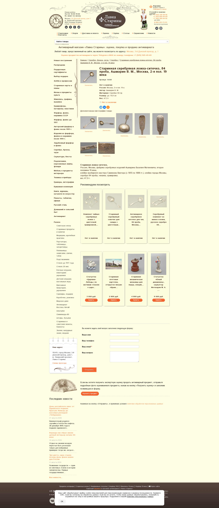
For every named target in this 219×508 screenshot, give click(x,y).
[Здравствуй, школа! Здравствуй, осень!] (146, 20)
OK (62, 501)
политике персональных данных (140, 496)
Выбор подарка (61, 76)
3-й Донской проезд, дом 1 (80, 18)
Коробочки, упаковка (65, 297)
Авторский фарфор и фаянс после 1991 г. (64, 128)
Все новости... (55, 477)
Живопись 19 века (127, 486)
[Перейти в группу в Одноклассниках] (70, 27)
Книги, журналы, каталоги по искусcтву (64, 192)
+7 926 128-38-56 (160, 15)
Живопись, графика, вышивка (63, 100)
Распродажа (59, 65)
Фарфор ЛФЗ (114, 486)
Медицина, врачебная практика (66, 236)
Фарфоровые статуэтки (99, 486)
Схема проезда (59, 363)
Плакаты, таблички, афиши (63, 199)
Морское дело (62, 301)
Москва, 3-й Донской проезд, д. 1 (142, 51)
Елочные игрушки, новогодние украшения (64, 273)
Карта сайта (155, 486)
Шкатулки (61, 311)
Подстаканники (63, 259)
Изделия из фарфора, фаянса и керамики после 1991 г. (64, 136)
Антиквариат (60, 216)
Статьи (126, 33)
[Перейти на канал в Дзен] (74, 27)
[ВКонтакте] (104, 107)
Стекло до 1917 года (65, 263)
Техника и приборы (62, 177)
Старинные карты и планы (63, 86)
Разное (57, 222)
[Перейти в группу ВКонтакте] (66, 27)
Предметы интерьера (67, 486)
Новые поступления (63, 60)
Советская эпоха (64, 225)
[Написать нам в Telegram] (151, 27)
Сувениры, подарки (65, 294)
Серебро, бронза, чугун (62, 151)
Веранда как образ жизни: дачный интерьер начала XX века (62, 435)
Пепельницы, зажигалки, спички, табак (64, 253)
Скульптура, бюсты (63, 156)
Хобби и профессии (63, 81)
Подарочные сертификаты (60, 71)
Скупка (116, 33)
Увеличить (88, 85)
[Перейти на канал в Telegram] (78, 27)
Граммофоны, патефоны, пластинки (64, 107)
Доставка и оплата (90, 33)
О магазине (63, 33)
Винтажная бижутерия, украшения (61, 288)
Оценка (106, 33)
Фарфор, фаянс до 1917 (63, 121)
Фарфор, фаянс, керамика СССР (61, 114)
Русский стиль (60, 205)
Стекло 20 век (63, 266)
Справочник (139, 33)
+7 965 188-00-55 (160, 18)
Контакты (62, 35)
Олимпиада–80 (63, 314)
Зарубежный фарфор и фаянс (64, 144)
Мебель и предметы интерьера (63, 172)
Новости (151, 33)
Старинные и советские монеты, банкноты (64, 324)
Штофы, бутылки (64, 318)
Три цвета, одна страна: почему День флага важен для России (61, 457)
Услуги (75, 33)
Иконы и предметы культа (62, 93)
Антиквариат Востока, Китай (63, 306)
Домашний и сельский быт (64, 210)
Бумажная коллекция (63, 186)
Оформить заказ (159, 9)
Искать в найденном (62, 44)
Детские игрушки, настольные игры (64, 280)
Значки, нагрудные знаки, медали (64, 331)
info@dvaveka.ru (76, 24)
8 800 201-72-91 (160, 22)
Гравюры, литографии (64, 182)
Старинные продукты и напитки (65, 230)
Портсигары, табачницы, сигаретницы (62, 244)
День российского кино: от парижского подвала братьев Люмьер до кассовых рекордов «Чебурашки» (61, 410)
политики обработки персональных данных (145, 404)
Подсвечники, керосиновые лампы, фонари (63, 164)
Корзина (157, 6)
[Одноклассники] (108, 107)
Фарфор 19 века (141, 486)
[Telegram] (100, 107)
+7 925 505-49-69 (160, 16)
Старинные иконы (82, 486)
